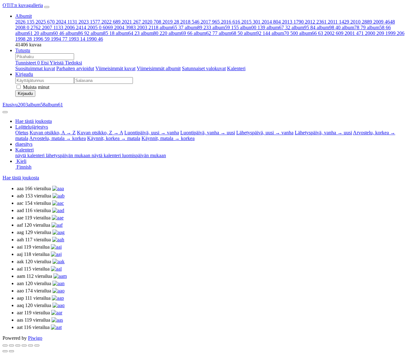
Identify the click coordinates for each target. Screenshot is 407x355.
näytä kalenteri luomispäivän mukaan (129, 155)
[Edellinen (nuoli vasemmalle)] (5, 351)
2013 (293, 21)
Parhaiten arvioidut (75, 68)
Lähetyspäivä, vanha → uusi (323, 132)
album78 (354, 27)
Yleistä (57, 62)
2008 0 (28, 27)
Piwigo (35, 338)
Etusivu (10, 104)
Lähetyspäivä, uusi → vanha (264, 132)
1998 (23, 39)
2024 (66, 21)
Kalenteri (236, 68)
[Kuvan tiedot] (30, 345)
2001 (354, 33)
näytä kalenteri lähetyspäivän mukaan (53, 155)
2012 (316, 21)
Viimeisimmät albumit (159, 68)
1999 (394, 33)
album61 (27, 33)
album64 (128, 33)
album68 (231, 33)
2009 (384, 21)
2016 (230, 21)
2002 (333, 33)
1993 (77, 39)
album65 (171, 27)
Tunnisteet (27, 62)
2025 (45, 21)
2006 (75, 27)
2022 (111, 21)
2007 (52, 27)
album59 (225, 27)
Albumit (23, 16)
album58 (379, 27)
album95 (303, 27)
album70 (285, 33)
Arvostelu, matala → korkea (57, 138)
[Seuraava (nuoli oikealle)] (11, 351)
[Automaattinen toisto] (36, 345)
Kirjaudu (24, 74)
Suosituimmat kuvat (35, 68)
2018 (189, 21)
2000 (374, 33)
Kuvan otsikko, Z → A (100, 132)
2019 (170, 21)
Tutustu (22, 50)
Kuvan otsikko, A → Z (53, 132)
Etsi (45, 62)
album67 (278, 27)
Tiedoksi (73, 62)
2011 (338, 21)
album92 (257, 33)
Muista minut (35, 87)
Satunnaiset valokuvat (204, 68)
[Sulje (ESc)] (5, 345)
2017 (210, 21)
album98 (329, 27)
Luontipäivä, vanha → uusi (207, 132)
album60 (52, 33)
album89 (198, 27)
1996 (41, 39)
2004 (125, 27)
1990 (94, 39)
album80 (154, 33)
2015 (250, 21)
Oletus (21, 132)
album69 (180, 33)
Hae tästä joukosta (21, 177)
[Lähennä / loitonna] (24, 345)
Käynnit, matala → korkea (168, 138)
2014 (271, 21)
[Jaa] (11, 345)
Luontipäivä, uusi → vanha (151, 132)
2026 (24, 21)
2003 (147, 27)
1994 (59, 39)
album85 (102, 33)
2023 (89, 21)
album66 (311, 33)
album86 (77, 33)
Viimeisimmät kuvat (115, 68)
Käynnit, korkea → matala (113, 138)
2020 (151, 21)
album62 (205, 33)
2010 (361, 21)
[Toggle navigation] (46, 7)
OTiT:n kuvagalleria (23, 5)
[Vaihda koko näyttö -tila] (17, 345)
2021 (131, 21)
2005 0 (100, 27)
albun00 (252, 27)
